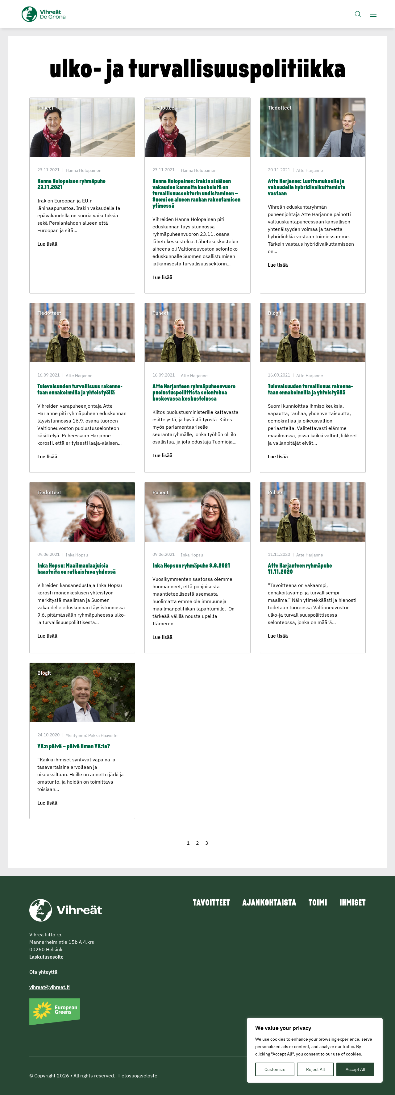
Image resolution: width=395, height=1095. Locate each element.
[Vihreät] (65, 910)
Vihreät (58, 14)
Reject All (315, 1069)
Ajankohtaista (269, 903)
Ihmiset (352, 903)
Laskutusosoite (46, 957)
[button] (358, 14)
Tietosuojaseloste (137, 1075)
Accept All (355, 1069)
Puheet (45, 108)
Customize (274, 1069)
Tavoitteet (211, 903)
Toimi (318, 903)
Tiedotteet (164, 108)
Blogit (274, 313)
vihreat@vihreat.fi (49, 987)
